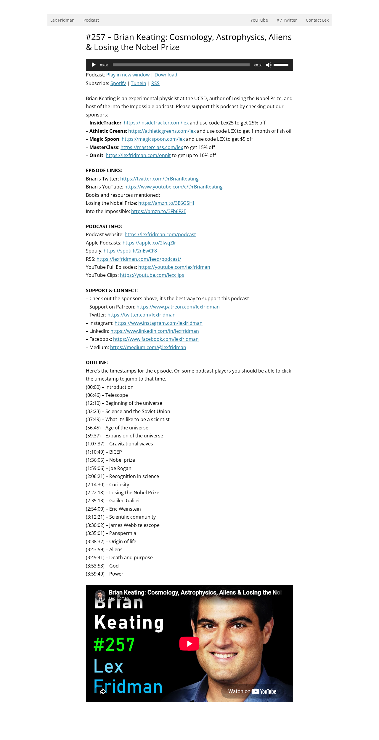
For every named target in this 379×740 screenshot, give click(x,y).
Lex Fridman (62, 20)
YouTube (259, 20)
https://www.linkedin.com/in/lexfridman (154, 331)
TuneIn (138, 83)
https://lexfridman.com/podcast (160, 234)
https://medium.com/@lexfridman (148, 347)
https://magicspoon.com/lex (153, 139)
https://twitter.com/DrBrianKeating (159, 178)
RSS (155, 83)
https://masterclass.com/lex (152, 147)
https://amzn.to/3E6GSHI (166, 203)
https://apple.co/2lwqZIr (149, 242)
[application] (189, 65)
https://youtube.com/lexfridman (174, 267)
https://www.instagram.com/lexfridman (159, 323)
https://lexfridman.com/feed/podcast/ (139, 259)
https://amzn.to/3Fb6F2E (158, 211)
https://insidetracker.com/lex (156, 122)
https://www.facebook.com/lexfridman (156, 339)
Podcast (91, 20)
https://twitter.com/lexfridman (141, 314)
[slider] (282, 64)
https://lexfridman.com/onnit (138, 155)
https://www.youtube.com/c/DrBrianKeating (173, 186)
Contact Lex (317, 20)
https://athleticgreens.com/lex (162, 131)
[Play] (94, 65)
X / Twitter (287, 20)
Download (166, 74)
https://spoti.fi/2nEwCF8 (130, 250)
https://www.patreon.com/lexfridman (178, 306)
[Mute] (269, 65)
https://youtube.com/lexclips (152, 275)
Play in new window (128, 74)
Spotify (118, 83)
